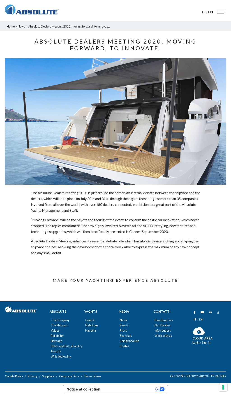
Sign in (206, 342)
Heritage (56, 340)
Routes (124, 346)
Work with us (163, 335)
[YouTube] (202, 312)
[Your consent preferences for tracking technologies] (223, 387)
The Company (60, 320)
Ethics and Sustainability (66, 346)
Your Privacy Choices (130, 389)
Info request (163, 330)
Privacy (32, 376)
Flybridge (91, 325)
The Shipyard (59, 325)
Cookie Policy (14, 376)
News (123, 320)
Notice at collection (83, 389)
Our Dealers (163, 325)
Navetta (90, 330)
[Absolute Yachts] (32, 10)
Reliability (57, 335)
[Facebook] (194, 312)
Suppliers (48, 376)
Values (55, 330)
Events (124, 325)
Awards (56, 351)
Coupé (89, 320)
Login (196, 342)
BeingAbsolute (129, 340)
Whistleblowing (61, 356)
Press (123, 330)
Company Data (69, 376)
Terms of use (92, 376)
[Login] (198, 334)
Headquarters (164, 320)
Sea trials (126, 335)
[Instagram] (218, 312)
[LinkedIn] (210, 312)
